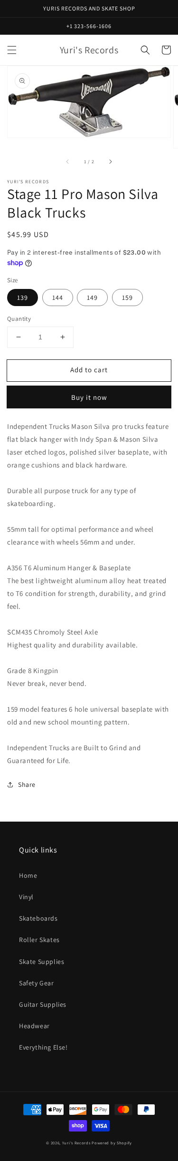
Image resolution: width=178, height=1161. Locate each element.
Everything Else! (43, 1047)
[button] (11, 50)
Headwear (34, 1026)
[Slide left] (67, 161)
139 (22, 297)
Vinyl (26, 897)
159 (127, 297)
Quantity (19, 319)
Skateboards (38, 918)
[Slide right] (110, 161)
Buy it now (89, 397)
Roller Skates (39, 939)
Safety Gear (36, 983)
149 (92, 297)
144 (57, 297)
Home (28, 875)
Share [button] (27, 784)
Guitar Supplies (42, 1004)
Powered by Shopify (112, 1142)
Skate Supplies (41, 961)
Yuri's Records (76, 1142)
